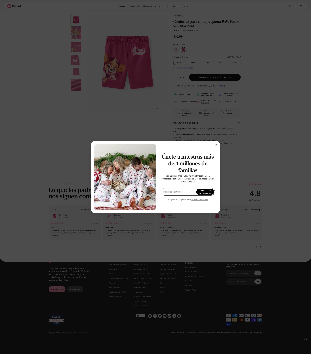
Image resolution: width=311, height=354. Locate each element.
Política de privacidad (199, 200)
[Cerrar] (216, 144)
